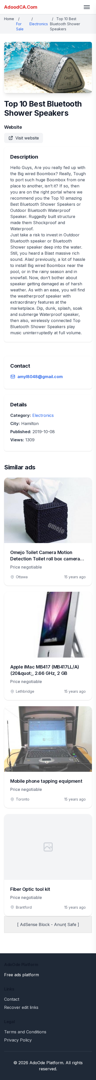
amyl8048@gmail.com (40, 376)
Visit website (27, 137)
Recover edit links (21, 1007)
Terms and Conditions (25, 1031)
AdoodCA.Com (20, 7)
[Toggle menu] (87, 7)
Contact (11, 999)
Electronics (38, 24)
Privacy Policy (18, 1040)
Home (9, 19)
